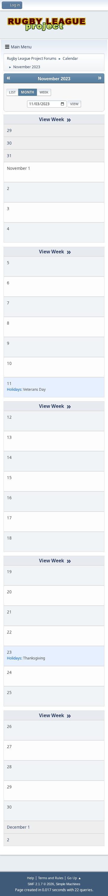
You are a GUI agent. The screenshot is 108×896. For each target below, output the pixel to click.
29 (9, 130)
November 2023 (54, 78)
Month (27, 92)
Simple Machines (68, 884)
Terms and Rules (50, 878)
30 (9, 143)
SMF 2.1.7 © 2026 (41, 884)
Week (44, 92)
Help (30, 878)
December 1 (18, 827)
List (12, 92)
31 (9, 155)
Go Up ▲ (74, 878)
